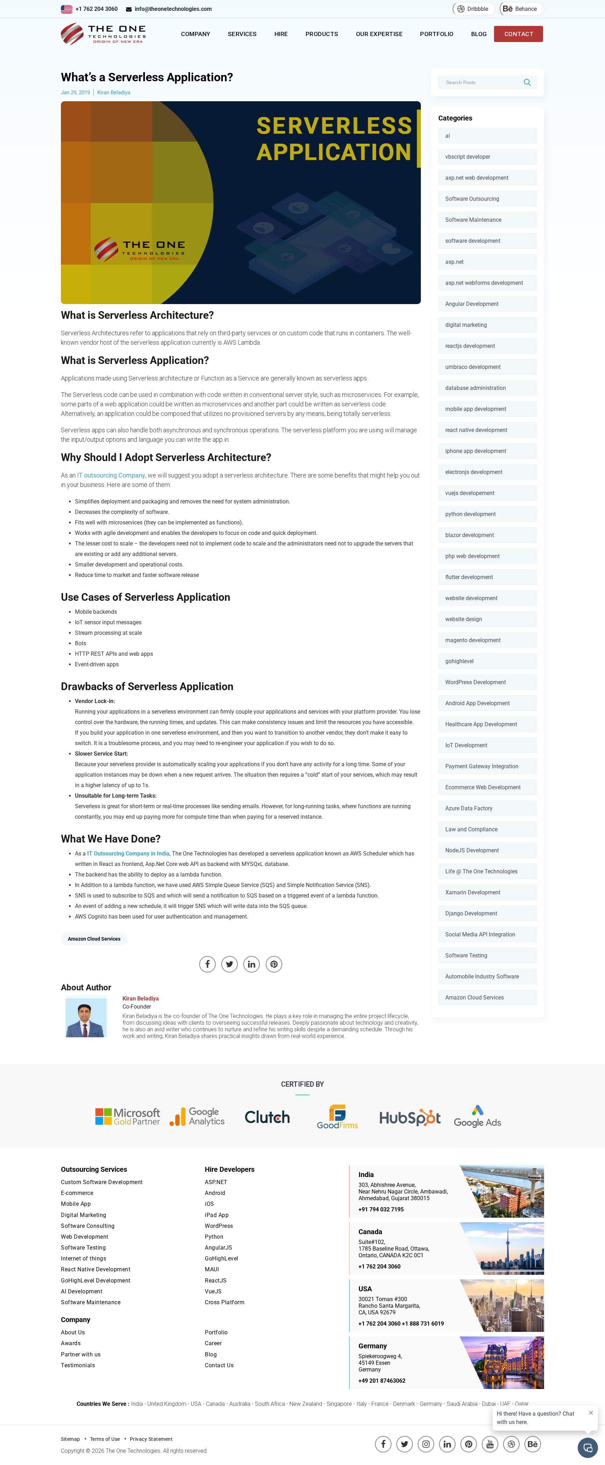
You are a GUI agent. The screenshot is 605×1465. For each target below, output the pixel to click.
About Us (73, 1332)
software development (472, 241)
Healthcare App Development (481, 724)
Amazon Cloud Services (474, 997)
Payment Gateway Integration (482, 766)
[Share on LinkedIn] (251, 964)
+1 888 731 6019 (423, 1323)
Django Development (471, 913)
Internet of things (83, 1258)
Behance (526, 9)
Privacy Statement (151, 1439)
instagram (426, 1439)
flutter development (469, 577)
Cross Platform (224, 1302)
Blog (479, 33)
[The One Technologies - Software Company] (104, 34)
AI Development (81, 1291)
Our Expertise (379, 33)
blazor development (469, 535)
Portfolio (437, 33)
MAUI (212, 1269)
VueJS (213, 1291)
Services (242, 33)
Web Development (85, 1236)
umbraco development (473, 367)
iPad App (217, 1215)
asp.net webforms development (484, 283)
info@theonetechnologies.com (173, 9)
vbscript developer (467, 156)
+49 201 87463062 (382, 1380)
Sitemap (70, 1439)
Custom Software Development (102, 1182)
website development (471, 598)
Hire (281, 33)
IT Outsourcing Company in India (128, 853)
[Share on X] (229, 964)
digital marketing (466, 325)
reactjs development (470, 346)
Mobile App (76, 1204)
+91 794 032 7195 (381, 1209)
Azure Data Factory (469, 808)
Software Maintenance (473, 219)
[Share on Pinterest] (274, 964)
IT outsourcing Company (111, 475)
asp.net (454, 262)
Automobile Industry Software (482, 976)
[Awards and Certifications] (127, 1117)
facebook (383, 1439)
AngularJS (218, 1247)
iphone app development (475, 451)
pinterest (469, 1439)
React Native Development (95, 1269)
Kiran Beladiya (113, 92)
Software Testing (466, 955)
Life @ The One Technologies (481, 871)
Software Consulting (88, 1226)
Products (322, 33)
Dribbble (477, 9)
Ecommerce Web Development (483, 787)
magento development (473, 640)
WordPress (219, 1226)
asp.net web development (476, 177)
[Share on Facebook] (207, 964)
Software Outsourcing (472, 198)
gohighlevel (459, 661)
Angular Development (472, 304)
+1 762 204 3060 (97, 9)
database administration (475, 388)
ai (447, 135)
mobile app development (475, 409)
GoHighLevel (221, 1258)
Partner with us (81, 1354)
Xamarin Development (472, 892)
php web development (472, 556)
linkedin (447, 1439)
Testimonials (78, 1365)
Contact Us (219, 1365)
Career (213, 1343)
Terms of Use (105, 1439)
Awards (71, 1343)
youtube (490, 1439)
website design (463, 619)
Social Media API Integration (480, 934)
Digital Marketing (83, 1215)
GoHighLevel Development (96, 1280)
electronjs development (473, 472)
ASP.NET (216, 1182)
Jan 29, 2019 (75, 92)
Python (214, 1236)
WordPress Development (475, 682)
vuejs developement (469, 493)
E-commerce (77, 1193)
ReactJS (216, 1280)
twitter (405, 1439)
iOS (209, 1204)
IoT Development (466, 745)
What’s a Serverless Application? (147, 77)
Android (215, 1193)
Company (195, 33)
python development (470, 514)
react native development (476, 430)
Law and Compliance (471, 829)
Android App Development (477, 703)
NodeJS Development (472, 850)
